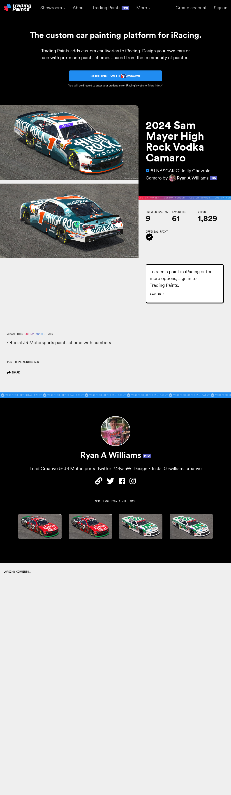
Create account (191, 8)
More (142, 8)
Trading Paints (110, 8)
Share (16, 372)
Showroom (51, 8)
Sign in (220, 8)
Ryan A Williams (122, 501)
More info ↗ (155, 85)
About (79, 8)
